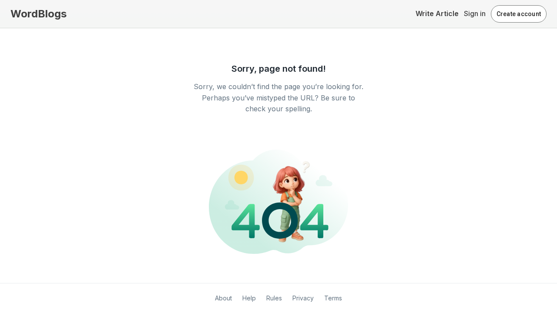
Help (249, 298)
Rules (274, 298)
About (223, 298)
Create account (519, 13)
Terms (333, 298)
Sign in (475, 13)
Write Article (437, 13)
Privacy (303, 298)
